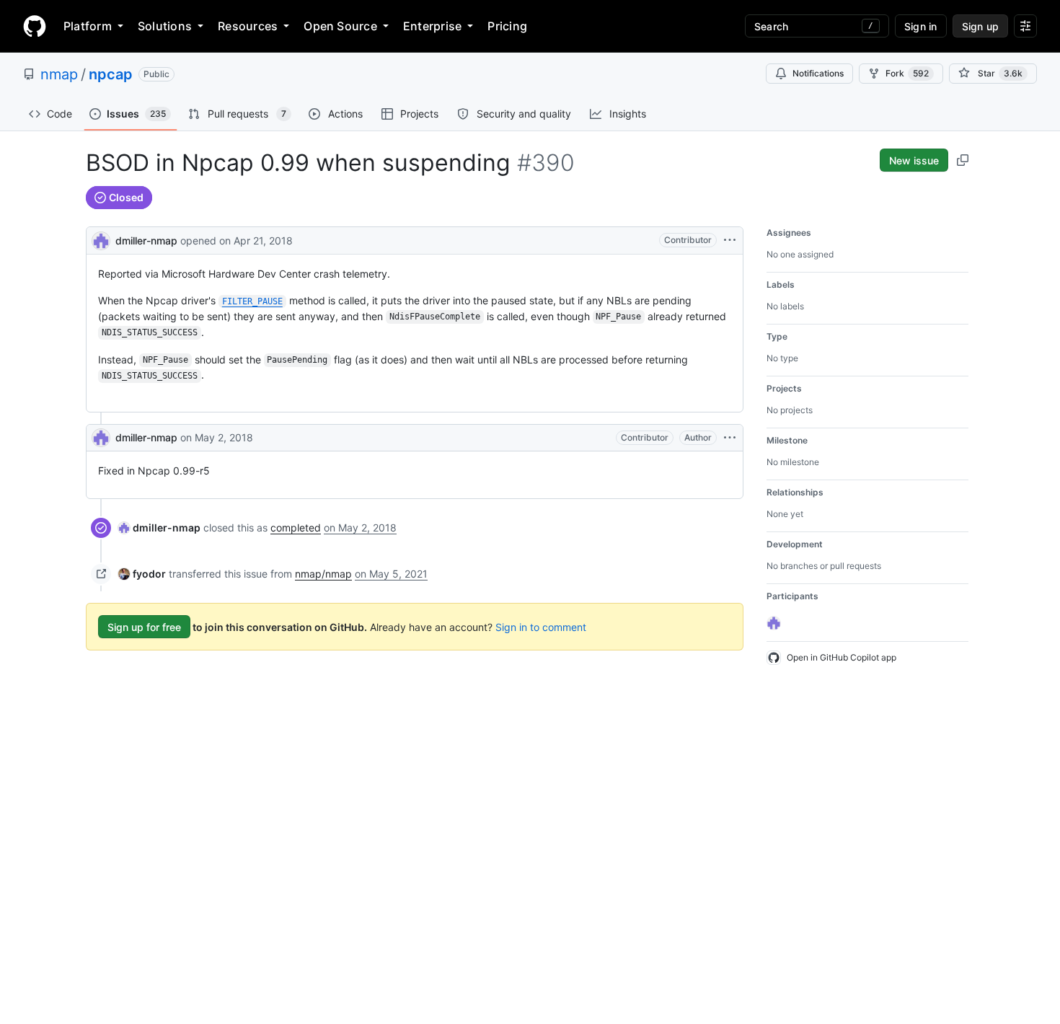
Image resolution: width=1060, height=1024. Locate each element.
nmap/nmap (323, 574)
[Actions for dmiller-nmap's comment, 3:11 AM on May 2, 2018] (730, 438)
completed (295, 527)
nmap (59, 74)
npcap (111, 74)
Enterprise (432, 26)
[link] (159, 527)
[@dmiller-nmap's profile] (101, 239)
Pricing (507, 26)
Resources (248, 26)
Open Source (340, 26)
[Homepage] (34, 25)
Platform (87, 26)
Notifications (818, 73)
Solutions (165, 26)
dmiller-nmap (146, 240)
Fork (907, 73)
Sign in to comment (540, 627)
